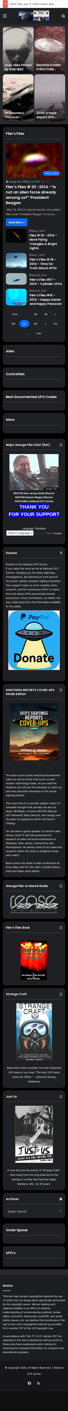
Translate (57, 533)
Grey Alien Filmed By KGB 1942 (18, 67)
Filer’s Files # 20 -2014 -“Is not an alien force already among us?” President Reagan (31, 194)
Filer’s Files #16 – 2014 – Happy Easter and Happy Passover (45, 299)
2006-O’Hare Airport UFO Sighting (46, 117)
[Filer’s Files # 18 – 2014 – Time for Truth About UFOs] (16, 261)
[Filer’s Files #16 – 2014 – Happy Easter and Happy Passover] (16, 297)
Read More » (17, 222)
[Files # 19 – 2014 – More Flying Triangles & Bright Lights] (16, 236)
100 (13, 323)
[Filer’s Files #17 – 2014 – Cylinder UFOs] (16, 279)
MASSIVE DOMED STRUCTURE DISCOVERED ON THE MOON (48, 71)
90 (45, 314)
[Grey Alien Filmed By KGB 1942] (18, 50)
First (15, 314)
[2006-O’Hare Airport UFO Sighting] (49, 97)
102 (35, 323)
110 (55, 323)
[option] (34, 73)
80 (35, 314)
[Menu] (5, 17)
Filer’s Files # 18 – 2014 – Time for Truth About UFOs (43, 263)
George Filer (15, 181)
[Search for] (63, 17)
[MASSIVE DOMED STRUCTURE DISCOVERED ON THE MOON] (49, 50)
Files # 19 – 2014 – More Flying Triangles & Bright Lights (43, 241)
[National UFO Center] (34, 16)
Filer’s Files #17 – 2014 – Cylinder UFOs (45, 281)
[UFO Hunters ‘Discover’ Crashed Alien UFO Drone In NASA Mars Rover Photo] (18, 97)
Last (38, 333)
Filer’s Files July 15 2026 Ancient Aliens (33, 4)
